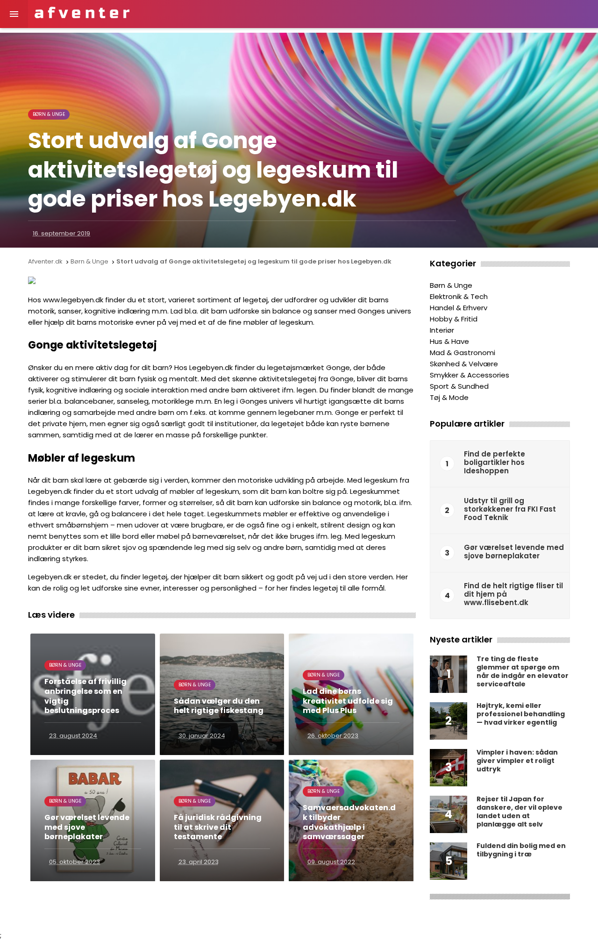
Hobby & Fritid (453, 319)
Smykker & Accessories (469, 375)
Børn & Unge (49, 114)
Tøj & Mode (449, 397)
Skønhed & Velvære (464, 364)
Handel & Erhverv (458, 308)
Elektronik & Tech (459, 296)
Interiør (442, 330)
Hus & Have (449, 341)
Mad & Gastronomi (462, 352)
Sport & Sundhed (459, 386)
